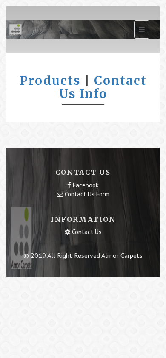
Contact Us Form (86, 194)
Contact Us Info (103, 87)
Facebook (85, 185)
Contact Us (86, 232)
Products (50, 80)
